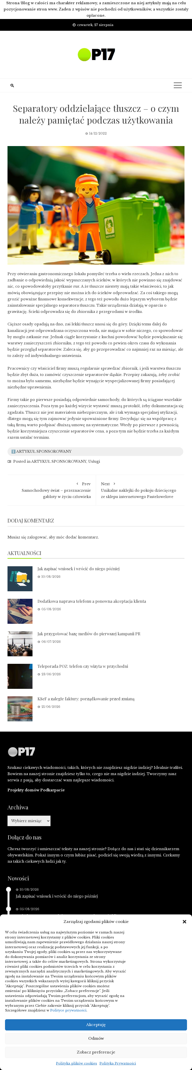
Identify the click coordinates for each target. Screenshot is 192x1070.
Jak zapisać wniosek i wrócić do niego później (79, 568)
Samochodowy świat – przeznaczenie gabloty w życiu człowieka (56, 490)
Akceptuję (96, 1024)
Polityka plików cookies (76, 1063)
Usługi (94, 461)
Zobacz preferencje (96, 1052)
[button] (184, 921)
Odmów (96, 1038)
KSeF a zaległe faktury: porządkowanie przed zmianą (86, 698)
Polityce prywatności (68, 1010)
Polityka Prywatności (118, 1063)
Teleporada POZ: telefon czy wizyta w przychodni (83, 666)
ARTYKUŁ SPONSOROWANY (58, 461)
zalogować (37, 537)
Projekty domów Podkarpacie (36, 790)
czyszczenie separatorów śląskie (92, 374)
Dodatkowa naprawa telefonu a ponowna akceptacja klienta (92, 601)
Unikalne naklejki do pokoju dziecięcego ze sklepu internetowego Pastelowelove (138, 490)
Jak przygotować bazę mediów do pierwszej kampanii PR (89, 633)
